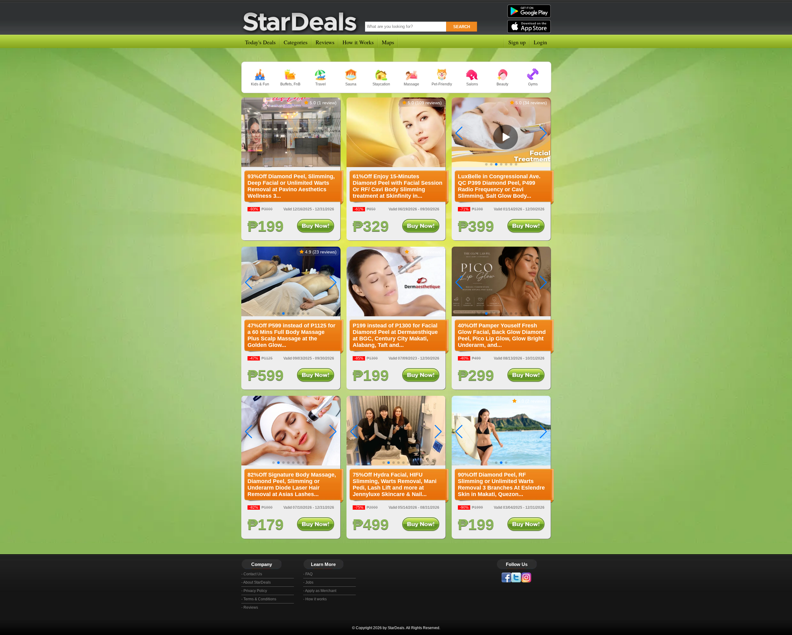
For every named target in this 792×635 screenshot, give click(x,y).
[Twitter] (516, 577)
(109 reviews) (428, 102)
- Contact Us (251, 574)
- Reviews (249, 607)
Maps (388, 42)
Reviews (325, 42)
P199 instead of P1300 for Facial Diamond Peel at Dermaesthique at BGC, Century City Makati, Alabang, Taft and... (395, 335)
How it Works (358, 42)
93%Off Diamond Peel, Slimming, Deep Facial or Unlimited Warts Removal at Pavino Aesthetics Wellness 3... (291, 186)
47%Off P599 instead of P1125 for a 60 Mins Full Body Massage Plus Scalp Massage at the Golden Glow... (291, 335)
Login (540, 42)
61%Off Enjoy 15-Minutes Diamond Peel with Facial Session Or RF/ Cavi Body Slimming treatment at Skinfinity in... (397, 186)
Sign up (517, 42)
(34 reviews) (535, 102)
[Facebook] (506, 577)
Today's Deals (260, 42)
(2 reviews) (536, 401)
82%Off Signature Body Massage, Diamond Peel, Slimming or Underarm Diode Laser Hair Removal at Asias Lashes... (292, 484)
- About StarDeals (256, 582)
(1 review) (327, 102)
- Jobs (308, 582)
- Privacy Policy (254, 591)
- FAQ (307, 574)
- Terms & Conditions (258, 599)
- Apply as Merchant (319, 591)
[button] (543, 133)
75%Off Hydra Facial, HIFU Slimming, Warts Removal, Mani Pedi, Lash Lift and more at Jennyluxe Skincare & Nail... (395, 484)
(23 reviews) (324, 251)
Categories (296, 42)
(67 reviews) (430, 251)
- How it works (315, 599)
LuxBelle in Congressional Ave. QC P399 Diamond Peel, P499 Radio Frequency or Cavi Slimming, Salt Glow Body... (499, 186)
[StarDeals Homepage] (301, 20)
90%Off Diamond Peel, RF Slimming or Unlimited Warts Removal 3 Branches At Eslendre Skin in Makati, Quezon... (501, 484)
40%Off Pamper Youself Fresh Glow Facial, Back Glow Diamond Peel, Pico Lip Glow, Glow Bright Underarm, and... (502, 335)
